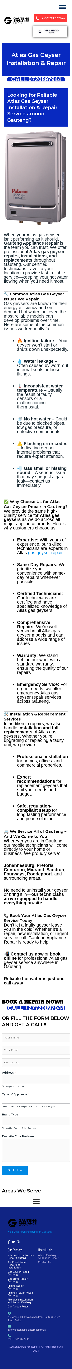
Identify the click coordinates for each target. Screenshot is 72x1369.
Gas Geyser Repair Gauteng (18, 1273)
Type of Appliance (15, 1094)
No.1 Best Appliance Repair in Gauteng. (30, 1231)
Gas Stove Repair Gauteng (18, 1280)
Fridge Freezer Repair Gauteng (20, 1294)
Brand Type (10, 1114)
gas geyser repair (45, 552)
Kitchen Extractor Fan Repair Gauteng (21, 1256)
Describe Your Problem (18, 1136)
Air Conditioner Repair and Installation (17, 1264)
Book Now (15, 1170)
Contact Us (44, 1262)
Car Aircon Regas (18, 1306)
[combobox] (36, 1100)
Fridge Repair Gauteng (16, 1287)
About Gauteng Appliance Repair (48, 1256)
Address (9, 1072)
